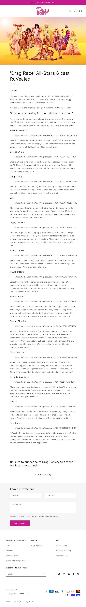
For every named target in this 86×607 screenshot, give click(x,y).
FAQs (8, 545)
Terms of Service (63, 556)
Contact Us (10, 550)
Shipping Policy (12, 556)
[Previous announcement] (4, 2)
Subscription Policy (63, 550)
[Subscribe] (43, 574)
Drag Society (50, 462)
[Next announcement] (81, 2)
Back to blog (44, 474)
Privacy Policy (61, 545)
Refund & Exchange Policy (16, 561)
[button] (4, 10)
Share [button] (14, 90)
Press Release (36, 545)
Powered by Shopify (27, 602)
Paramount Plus (64, 108)
